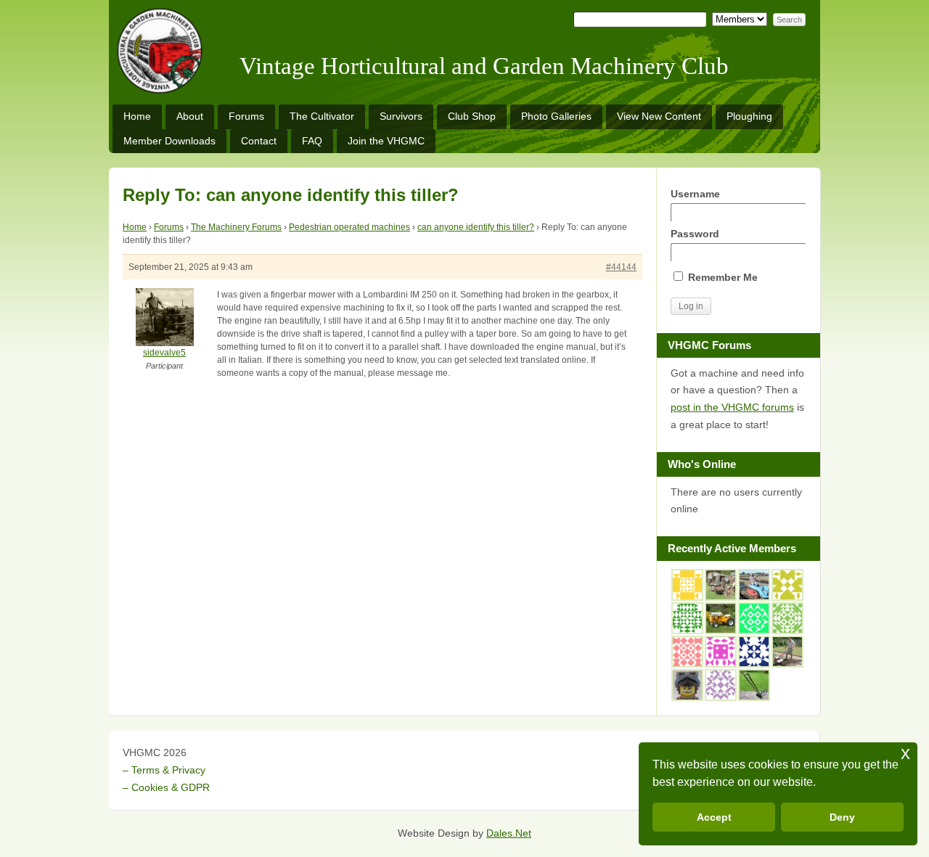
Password (695, 233)
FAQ (312, 141)
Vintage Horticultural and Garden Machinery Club (484, 66)
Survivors (401, 116)
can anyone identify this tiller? (475, 227)
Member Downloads (169, 141)
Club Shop (472, 116)
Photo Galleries (556, 116)
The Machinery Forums (236, 227)
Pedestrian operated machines (349, 227)
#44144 (621, 267)
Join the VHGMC (386, 141)
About (189, 116)
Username (695, 194)
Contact (259, 141)
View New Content (659, 116)
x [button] (905, 753)
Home (137, 116)
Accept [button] (714, 817)
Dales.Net (508, 833)
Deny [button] (842, 817)
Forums (246, 116)
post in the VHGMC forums (732, 407)
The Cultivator (322, 116)
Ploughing (749, 116)
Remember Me (721, 277)
